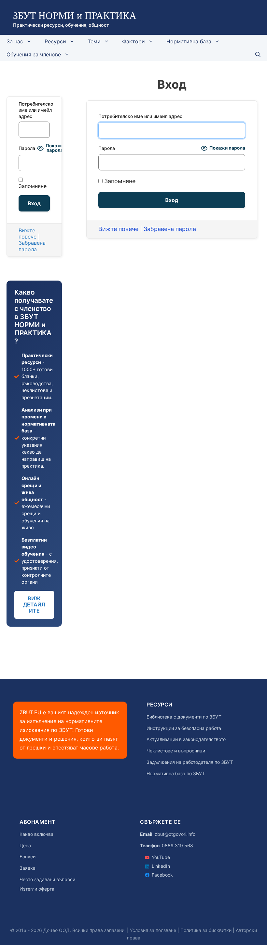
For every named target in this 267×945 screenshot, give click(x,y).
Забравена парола (170, 228)
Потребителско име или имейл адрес (140, 116)
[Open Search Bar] (258, 54)
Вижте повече (118, 228)
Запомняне (119, 181)
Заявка (27, 868)
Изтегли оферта (37, 889)
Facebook (162, 875)
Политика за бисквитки (206, 930)
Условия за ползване (153, 930)
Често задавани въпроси (47, 879)
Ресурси (55, 41)
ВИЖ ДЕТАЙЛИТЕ (34, 604)
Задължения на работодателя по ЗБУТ (190, 762)
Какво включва (36, 834)
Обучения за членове (34, 54)
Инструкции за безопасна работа (184, 728)
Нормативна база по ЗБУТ (176, 773)
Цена (25, 845)
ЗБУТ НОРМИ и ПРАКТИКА (74, 15)
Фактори (133, 41)
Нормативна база (188, 41)
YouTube (161, 857)
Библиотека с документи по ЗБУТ (184, 717)
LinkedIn (161, 866)
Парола (106, 148)
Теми (94, 41)
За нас (15, 41)
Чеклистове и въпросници (176, 750)
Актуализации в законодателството (186, 739)
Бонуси (27, 856)
